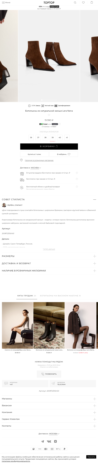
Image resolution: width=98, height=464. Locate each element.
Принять (91, 457)
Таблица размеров (49, 132)
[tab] (26, 297)
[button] (41, 100)
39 (53, 137)
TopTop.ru (49, 3)
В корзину (47, 146)
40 (60, 137)
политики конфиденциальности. (16, 461)
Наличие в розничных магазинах (39, 160)
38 (45, 137)
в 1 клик (34, 154)
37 (38, 137)
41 (67, 137)
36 (31, 137)
